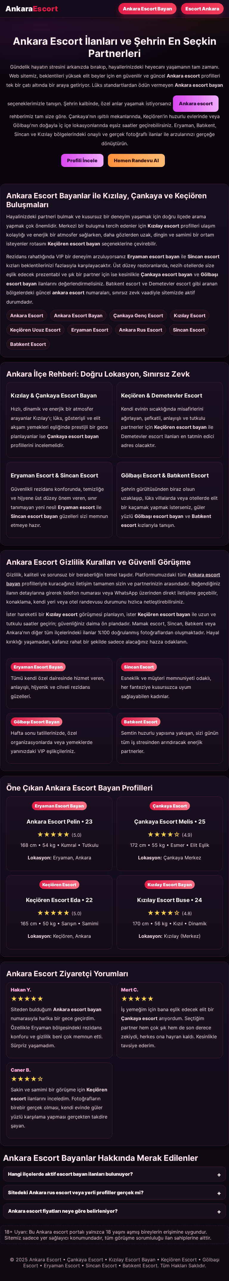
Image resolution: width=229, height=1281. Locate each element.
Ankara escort (196, 103)
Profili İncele (82, 160)
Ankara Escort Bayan (147, 9)
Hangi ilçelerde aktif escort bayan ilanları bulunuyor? (70, 1174)
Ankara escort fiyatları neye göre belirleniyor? (63, 1211)
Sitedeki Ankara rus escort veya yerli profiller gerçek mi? (76, 1192)
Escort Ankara (202, 9)
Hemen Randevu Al (136, 160)
